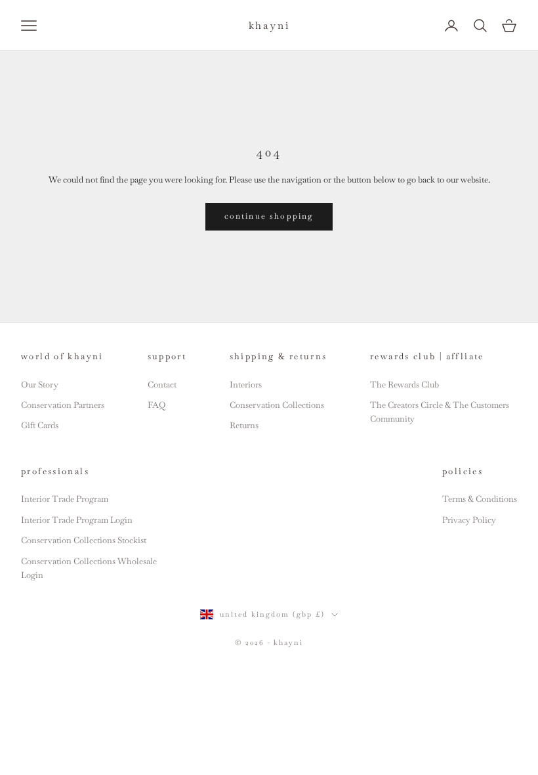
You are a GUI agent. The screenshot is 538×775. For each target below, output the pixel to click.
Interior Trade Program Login (77, 519)
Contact (162, 384)
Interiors (246, 384)
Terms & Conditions (479, 498)
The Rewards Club (404, 384)
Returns (244, 425)
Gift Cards (39, 425)
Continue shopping (269, 216)
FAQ (156, 404)
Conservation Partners (62, 404)
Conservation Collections (277, 404)
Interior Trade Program (64, 498)
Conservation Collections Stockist (83, 540)
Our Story (39, 384)
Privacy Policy (469, 519)
